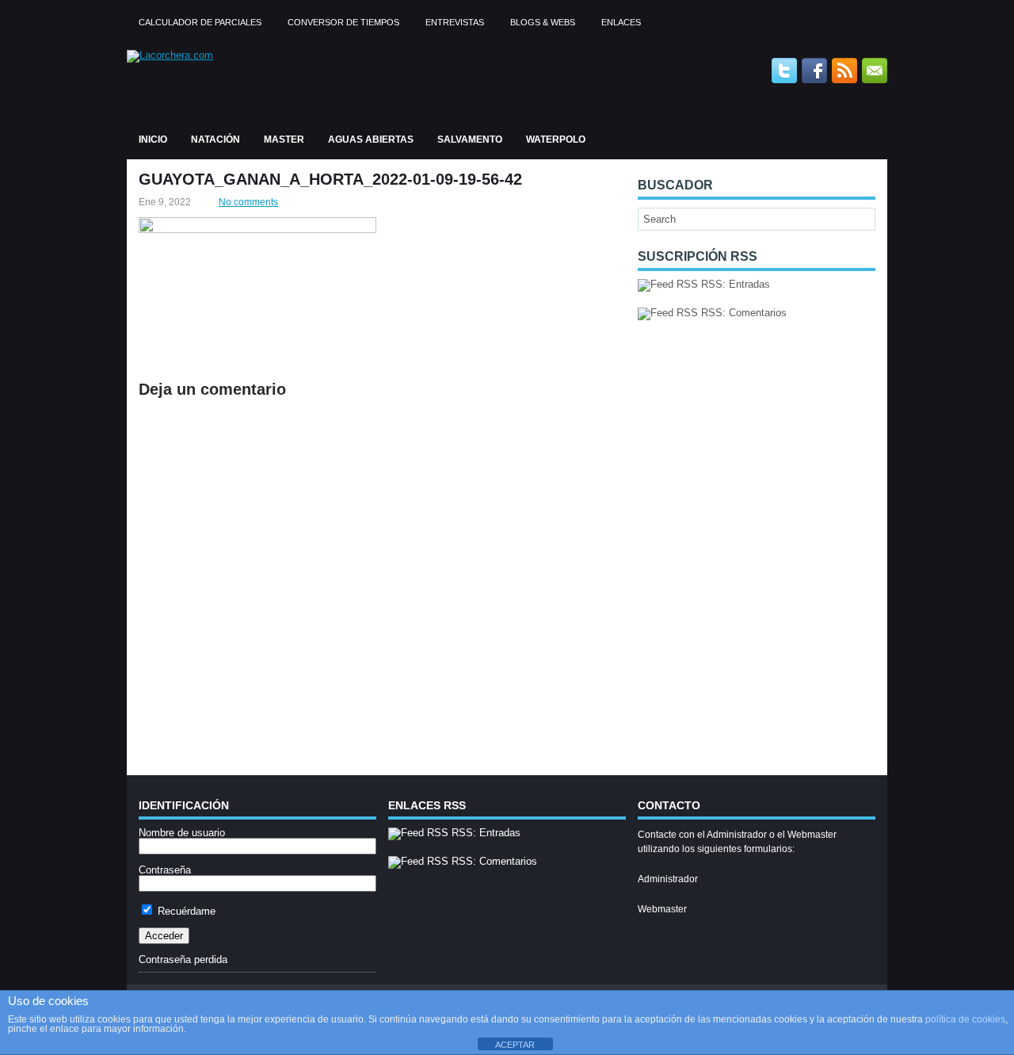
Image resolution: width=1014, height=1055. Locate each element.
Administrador (668, 879)
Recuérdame (184, 911)
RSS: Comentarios (742, 313)
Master (284, 139)
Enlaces (621, 22)
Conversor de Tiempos (343, 22)
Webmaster (662, 909)
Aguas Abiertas (371, 139)
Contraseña (165, 870)
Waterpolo (555, 139)
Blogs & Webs (542, 22)
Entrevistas (454, 22)
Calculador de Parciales (200, 22)
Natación (215, 139)
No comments (248, 202)
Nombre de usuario (182, 833)
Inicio (153, 139)
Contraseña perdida (183, 959)
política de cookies (965, 1019)
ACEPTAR (515, 1044)
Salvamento (469, 139)
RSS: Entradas (734, 284)
